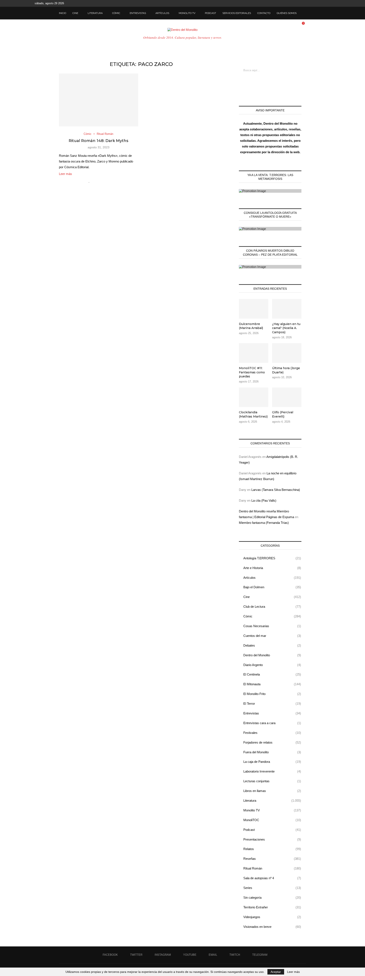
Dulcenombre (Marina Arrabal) (251, 326)
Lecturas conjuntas (272, 781)
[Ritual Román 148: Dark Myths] (98, 100)
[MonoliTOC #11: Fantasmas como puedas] (253, 353)
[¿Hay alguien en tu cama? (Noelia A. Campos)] (286, 309)
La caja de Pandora (272, 761)
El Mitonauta (272, 684)
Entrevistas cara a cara (272, 723)
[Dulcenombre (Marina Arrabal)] (253, 309)
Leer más (65, 174)
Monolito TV (187, 13)
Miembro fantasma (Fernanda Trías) (264, 522)
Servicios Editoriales (236, 13)
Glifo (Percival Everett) (282, 414)
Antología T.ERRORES (272, 558)
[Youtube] (315, 3)
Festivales (272, 732)
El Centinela (272, 674)
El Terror (272, 703)
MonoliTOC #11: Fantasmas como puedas (252, 372)
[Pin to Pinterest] (103, 181)
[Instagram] (310, 3)
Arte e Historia (272, 568)
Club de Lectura (272, 606)
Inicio (62, 13)
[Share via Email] (107, 181)
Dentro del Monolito (272, 655)
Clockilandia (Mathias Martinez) (253, 414)
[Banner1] (270, 191)
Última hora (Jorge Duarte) (286, 370)
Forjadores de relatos (272, 742)
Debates (272, 645)
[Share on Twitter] (98, 181)
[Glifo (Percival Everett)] (286, 397)
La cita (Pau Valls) (263, 500)
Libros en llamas (272, 791)
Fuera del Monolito (272, 752)
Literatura (95, 13)
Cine (75, 13)
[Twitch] (324, 3)
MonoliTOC (272, 820)
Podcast (210, 13)
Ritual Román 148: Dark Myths (98, 140)
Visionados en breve (272, 926)
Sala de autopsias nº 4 (272, 878)
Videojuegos (272, 917)
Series (272, 888)
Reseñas (272, 858)
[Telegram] (329, 3)
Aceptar (276, 971)
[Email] (320, 3)
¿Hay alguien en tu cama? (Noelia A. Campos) (286, 328)
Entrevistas (138, 13)
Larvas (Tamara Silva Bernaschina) (275, 489)
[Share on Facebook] (94, 181)
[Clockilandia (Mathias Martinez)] (253, 397)
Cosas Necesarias (272, 626)
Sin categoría (272, 897)
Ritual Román (272, 868)
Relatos (272, 849)
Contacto (263, 13)
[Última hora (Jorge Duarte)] (286, 353)
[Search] (304, 13)
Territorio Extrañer (272, 907)
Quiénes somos (287, 13)
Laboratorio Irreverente (272, 771)
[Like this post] (89, 181)
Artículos (162, 13)
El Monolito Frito (272, 694)
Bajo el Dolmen (272, 587)
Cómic (116, 13)
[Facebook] (300, 3)
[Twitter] (305, 3)
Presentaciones (272, 839)
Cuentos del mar (272, 635)
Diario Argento (272, 665)
